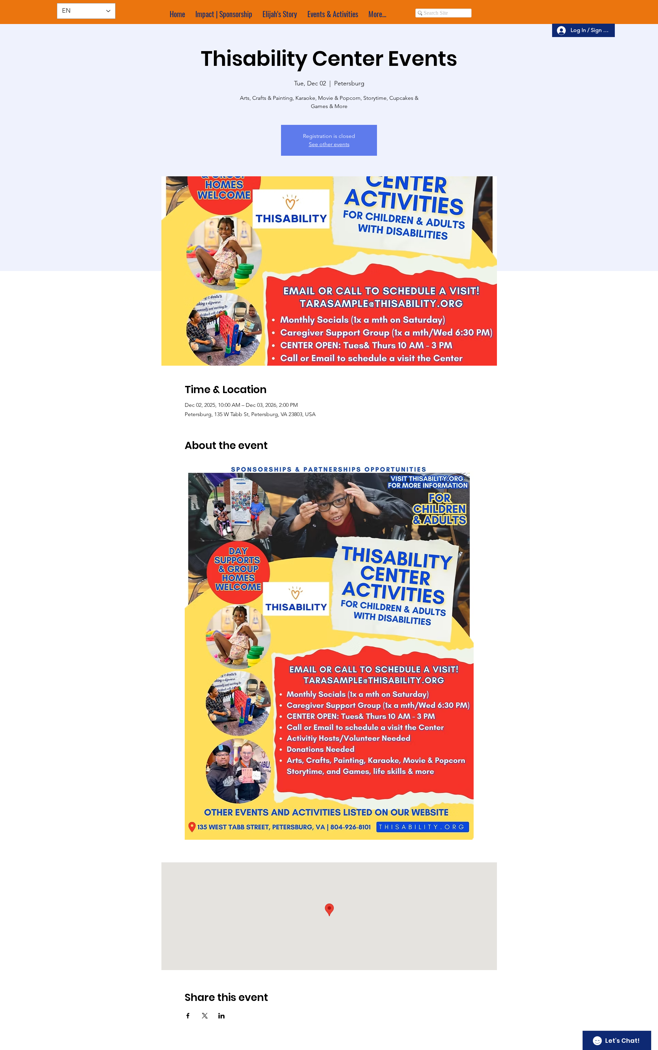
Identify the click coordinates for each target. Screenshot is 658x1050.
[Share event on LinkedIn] (221, 1015)
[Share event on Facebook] (188, 1015)
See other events (329, 144)
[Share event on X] (205, 1015)
